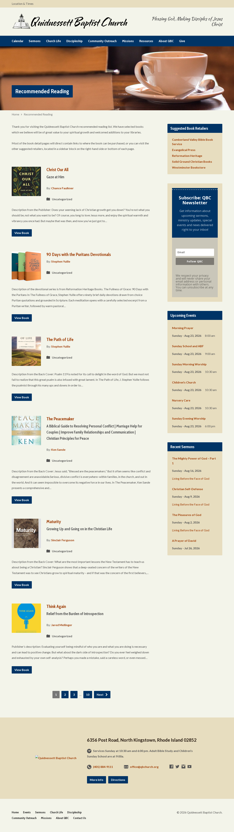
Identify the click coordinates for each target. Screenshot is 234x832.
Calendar (17, 41)
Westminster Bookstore (188, 167)
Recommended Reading (38, 114)
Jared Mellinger (61, 625)
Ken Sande (58, 449)
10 (87, 694)
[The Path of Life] (26, 363)
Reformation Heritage (187, 155)
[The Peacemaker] (26, 442)
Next (100, 694)
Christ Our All (57, 169)
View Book (21, 233)
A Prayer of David (184, 540)
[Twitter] (177, 766)
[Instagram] (183, 766)
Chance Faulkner (62, 188)
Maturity (53, 521)
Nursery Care (181, 400)
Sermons (35, 41)
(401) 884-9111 (103, 766)
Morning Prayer (182, 328)
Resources (146, 41)
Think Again (56, 606)
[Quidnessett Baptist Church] (55, 758)
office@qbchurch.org (144, 766)
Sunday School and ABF (188, 346)
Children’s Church (184, 382)
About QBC (166, 41)
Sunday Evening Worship (189, 418)
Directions (118, 779)
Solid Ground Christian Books (192, 161)
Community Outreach (102, 41)
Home (15, 114)
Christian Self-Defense (187, 489)
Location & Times (22, 3)
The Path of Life (59, 339)
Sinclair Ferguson (62, 540)
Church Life (53, 41)
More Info (96, 779)
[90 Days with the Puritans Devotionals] (26, 278)
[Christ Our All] (26, 193)
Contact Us (79, 818)
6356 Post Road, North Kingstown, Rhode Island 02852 (142, 740)
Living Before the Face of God (190, 478)
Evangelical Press (183, 150)
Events (27, 812)
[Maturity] (26, 545)
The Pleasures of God (186, 514)
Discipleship (74, 41)
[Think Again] (26, 630)
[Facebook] (171, 766)
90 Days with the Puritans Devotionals (78, 254)
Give (182, 41)
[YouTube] (189, 766)
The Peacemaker (60, 418)
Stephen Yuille (60, 261)
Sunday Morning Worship (189, 364)
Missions (128, 41)
